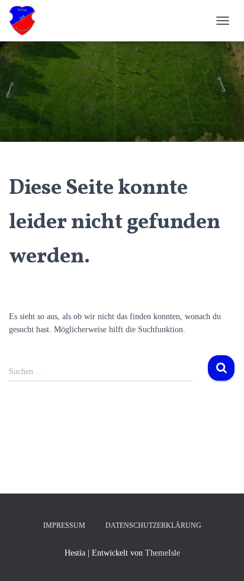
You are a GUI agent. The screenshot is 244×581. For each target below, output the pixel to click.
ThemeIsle (162, 552)
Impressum (64, 525)
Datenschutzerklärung (153, 525)
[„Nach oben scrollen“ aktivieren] (221, 557)
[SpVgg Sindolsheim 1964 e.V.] (26, 20)
